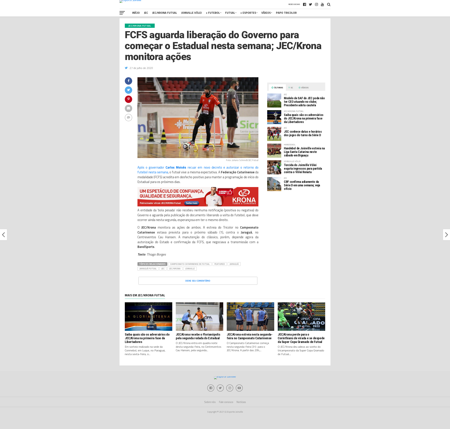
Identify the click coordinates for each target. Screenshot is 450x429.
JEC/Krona (175, 268)
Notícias (241, 402)
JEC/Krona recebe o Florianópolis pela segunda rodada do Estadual (198, 336)
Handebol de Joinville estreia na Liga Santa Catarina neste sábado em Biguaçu (304, 151)
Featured (219, 264)
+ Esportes (248, 13)
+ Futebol (213, 13)
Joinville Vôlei (191, 13)
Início (136, 13)
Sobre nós (210, 402)
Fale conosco (226, 402)
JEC (146, 13)
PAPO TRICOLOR (286, 13)
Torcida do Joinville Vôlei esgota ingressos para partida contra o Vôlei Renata (303, 168)
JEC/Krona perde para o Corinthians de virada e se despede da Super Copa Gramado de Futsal (301, 338)
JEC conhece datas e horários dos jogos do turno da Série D (303, 133)
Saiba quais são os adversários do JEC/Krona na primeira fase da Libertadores (303, 118)
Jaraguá (234, 264)
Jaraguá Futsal (148, 268)
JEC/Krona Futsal (164, 13)
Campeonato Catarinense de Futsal (190, 264)
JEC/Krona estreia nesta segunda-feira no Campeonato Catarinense (249, 336)
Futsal (230, 13)
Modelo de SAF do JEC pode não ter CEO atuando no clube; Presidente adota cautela (304, 101)
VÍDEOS (266, 13)
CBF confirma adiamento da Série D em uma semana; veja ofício (302, 185)
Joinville (190, 268)
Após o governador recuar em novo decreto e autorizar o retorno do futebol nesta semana (197, 170)
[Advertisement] (296, 223)
